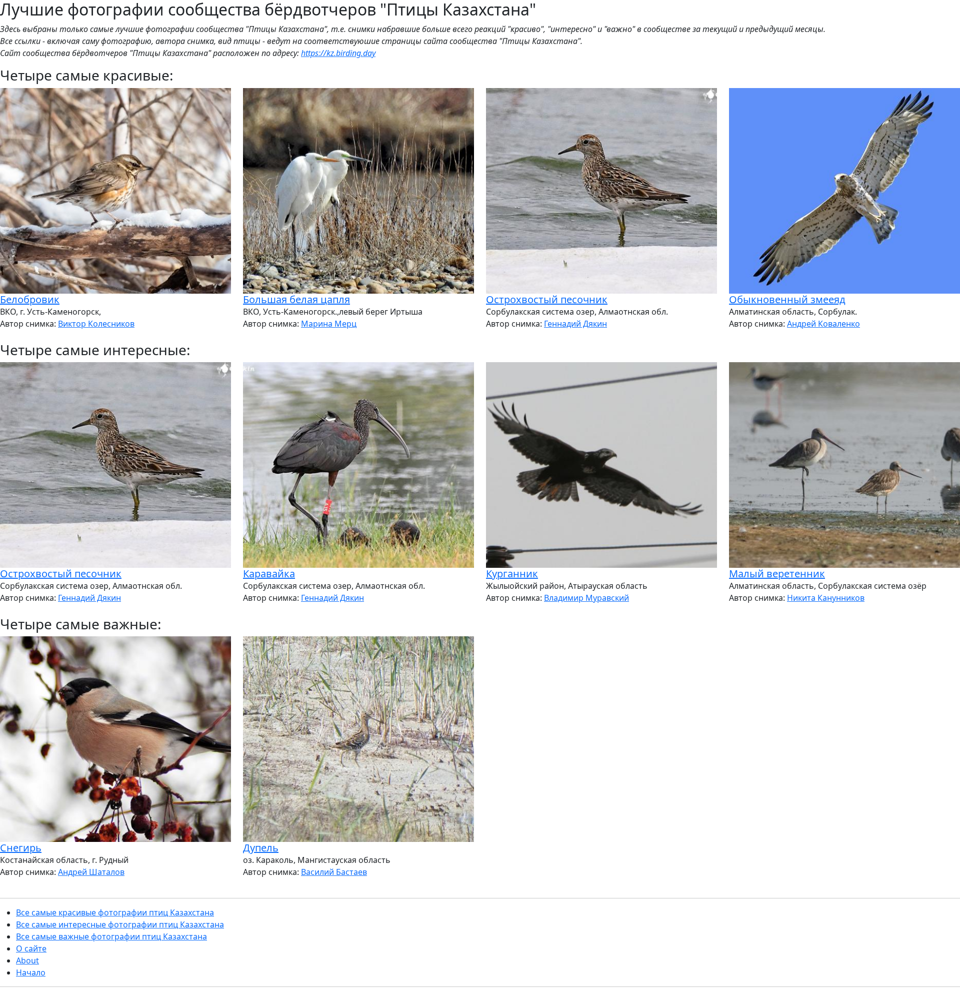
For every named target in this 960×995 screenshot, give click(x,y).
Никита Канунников (825, 597)
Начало (31, 972)
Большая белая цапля (296, 299)
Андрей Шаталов (91, 871)
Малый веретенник (777, 573)
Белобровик (30, 299)
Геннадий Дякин (575, 323)
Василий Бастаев (334, 871)
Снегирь (21, 847)
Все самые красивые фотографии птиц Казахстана (115, 912)
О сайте (31, 948)
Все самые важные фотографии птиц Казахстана (111, 936)
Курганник (512, 573)
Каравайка (269, 573)
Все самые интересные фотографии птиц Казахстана (120, 924)
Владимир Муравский (586, 597)
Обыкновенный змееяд (787, 299)
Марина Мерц (328, 323)
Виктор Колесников (96, 323)
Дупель (260, 847)
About (27, 960)
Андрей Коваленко (823, 323)
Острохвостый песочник (547, 299)
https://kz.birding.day (338, 53)
